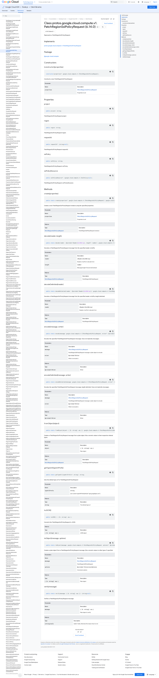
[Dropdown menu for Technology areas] (35, 2)
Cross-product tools (44, 2)
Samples (29, 10)
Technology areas (28, 2)
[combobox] (118, 1)
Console (132, 2)
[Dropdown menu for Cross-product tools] (52, 2)
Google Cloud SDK (12, 7)
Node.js (25, 7)
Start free (152, 7)
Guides (13, 10)
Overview (5, 10)
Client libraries (36, 7)
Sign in (155, 2)
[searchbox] (11, 16)
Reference (21, 10)
